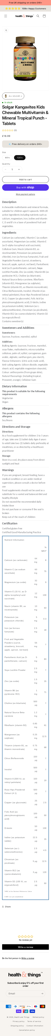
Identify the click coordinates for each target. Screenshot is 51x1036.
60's (9, 158)
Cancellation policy (27, 1030)
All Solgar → (15, 96)
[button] (6, 16)
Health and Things (21, 1017)
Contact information (34, 1026)
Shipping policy (17, 1026)
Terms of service (34, 1021)
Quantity (6, 164)
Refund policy (38, 1017)
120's (20, 157)
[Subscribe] (42, 993)
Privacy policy (19, 1021)
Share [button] (8, 906)
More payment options (25, 194)
